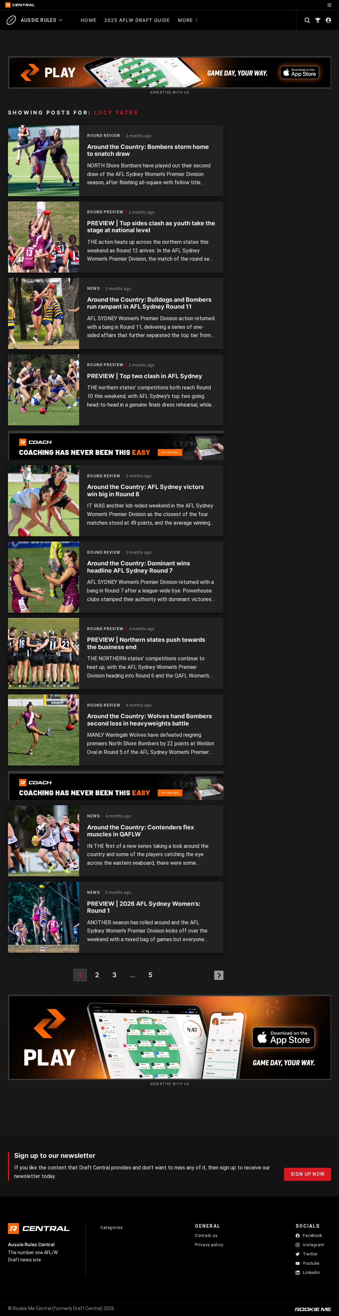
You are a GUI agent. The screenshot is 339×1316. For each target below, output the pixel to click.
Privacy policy (209, 1245)
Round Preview (105, 212)
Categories (111, 1227)
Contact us (206, 1235)
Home (88, 20)
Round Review (104, 136)
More (185, 20)
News (93, 288)
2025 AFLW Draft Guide (137, 20)
